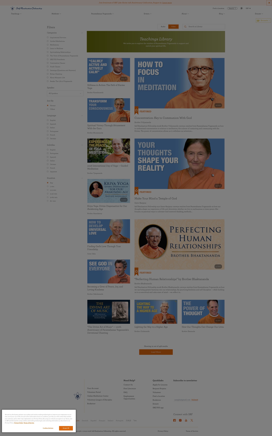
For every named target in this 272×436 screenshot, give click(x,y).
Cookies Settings (48, 428)
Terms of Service (29, 423)
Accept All (66, 428)
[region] (39, 421)
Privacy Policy (18, 423)
